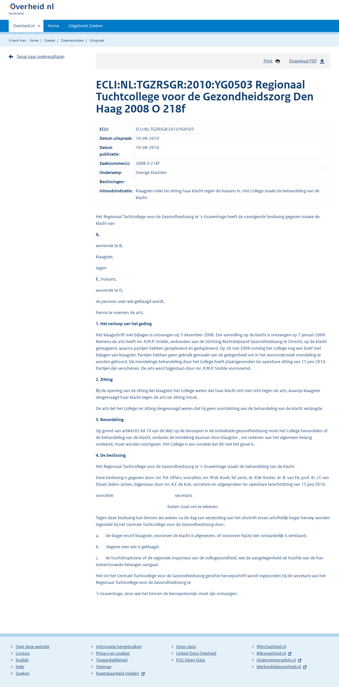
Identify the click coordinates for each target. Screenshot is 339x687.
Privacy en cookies (113, 653)
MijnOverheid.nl (271, 646)
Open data (186, 646)
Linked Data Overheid (196, 653)
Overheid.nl (23, 27)
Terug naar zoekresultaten (41, 56)
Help (20, 666)
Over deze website (32, 646)
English (22, 660)
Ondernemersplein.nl (276, 660)
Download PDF (303, 61)
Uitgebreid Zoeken (85, 26)
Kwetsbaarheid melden (117, 673)
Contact (23, 653)
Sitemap (103, 666)
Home (53, 26)
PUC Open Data (190, 660)
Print (268, 61)
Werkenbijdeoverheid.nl (279, 666)
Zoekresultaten (72, 40)
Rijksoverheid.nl (271, 653)
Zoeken (49, 40)
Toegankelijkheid (112, 660)
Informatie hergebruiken (119, 646)
